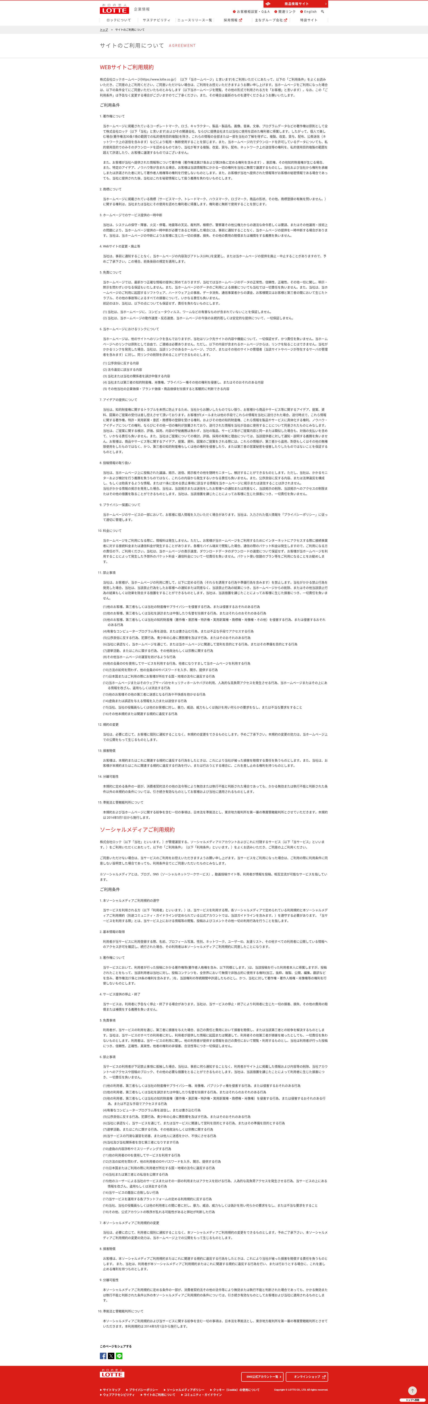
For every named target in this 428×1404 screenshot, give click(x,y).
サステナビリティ (157, 20)
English (310, 11)
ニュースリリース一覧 (194, 20)
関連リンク (287, 11)
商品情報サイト (297, 4)
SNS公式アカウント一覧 (262, 1376)
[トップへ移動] (412, 1390)
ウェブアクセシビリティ (119, 1394)
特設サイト (309, 20)
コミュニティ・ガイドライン (203, 1394)
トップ (104, 29)
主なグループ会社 (269, 20)
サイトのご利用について (159, 1394)
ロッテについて (119, 20)
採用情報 (231, 20)
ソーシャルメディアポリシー (185, 1390)
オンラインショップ (307, 1376)
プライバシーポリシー (143, 1390)
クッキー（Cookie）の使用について (236, 1390)
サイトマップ (111, 1390)
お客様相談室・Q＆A (253, 11)
